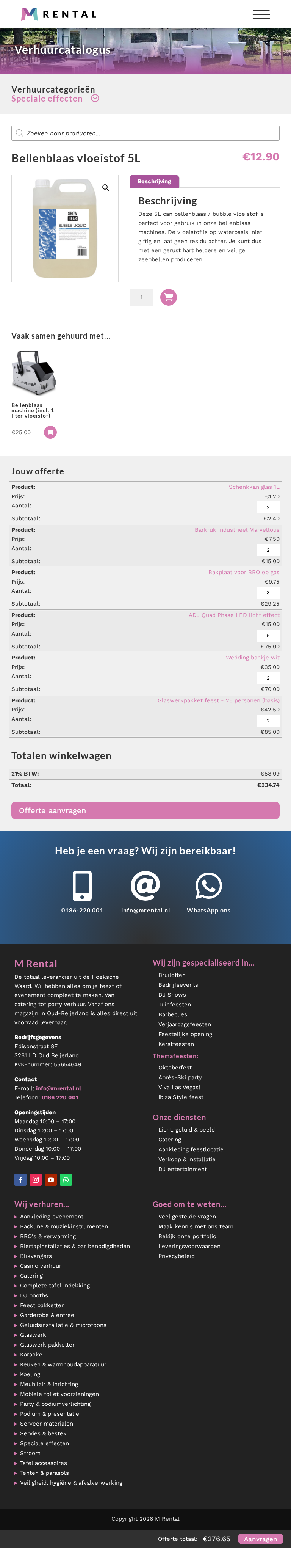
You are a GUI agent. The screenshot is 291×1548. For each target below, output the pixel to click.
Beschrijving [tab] (154, 181)
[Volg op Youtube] (51, 1180)
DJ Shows (172, 994)
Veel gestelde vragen (187, 1216)
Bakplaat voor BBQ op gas (244, 572)
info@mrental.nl (145, 910)
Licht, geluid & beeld (186, 1129)
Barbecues (172, 1014)
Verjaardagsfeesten (184, 1024)
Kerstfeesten (176, 1044)
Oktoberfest (175, 1067)
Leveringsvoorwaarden (189, 1246)
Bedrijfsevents (178, 984)
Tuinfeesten (174, 1004)
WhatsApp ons (209, 910)
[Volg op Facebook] (20, 1180)
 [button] (50, 432)
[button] (106, 188)
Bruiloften (172, 975)
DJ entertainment (182, 1169)
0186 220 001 (60, 1097)
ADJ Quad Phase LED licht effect (234, 615)
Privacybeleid (176, 1256)
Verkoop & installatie (187, 1159)
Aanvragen (260, 1539)
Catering (169, 1139)
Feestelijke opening (185, 1034)
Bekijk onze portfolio (187, 1236)
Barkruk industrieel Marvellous (237, 529)
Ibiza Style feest (180, 1097)
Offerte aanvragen (52, 810)
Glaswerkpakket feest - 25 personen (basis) (219, 700)
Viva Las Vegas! (179, 1087)
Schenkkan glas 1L (254, 487)
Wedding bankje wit (253, 657)
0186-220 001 (82, 910)
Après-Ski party (180, 1077)
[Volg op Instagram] (36, 1180)
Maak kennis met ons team (195, 1226)
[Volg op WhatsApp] (66, 1180)
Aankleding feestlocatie (191, 1149)
